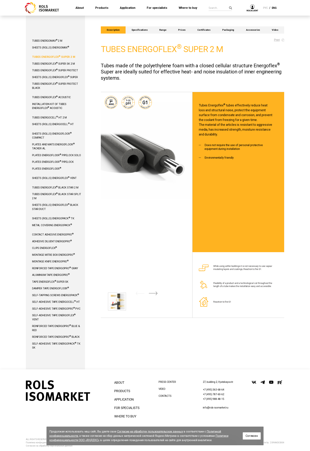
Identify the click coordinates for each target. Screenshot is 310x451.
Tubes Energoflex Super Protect (55, 70)
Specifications (139, 30)
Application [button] (127, 8)
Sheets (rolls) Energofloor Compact (52, 135)
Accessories (253, 30)
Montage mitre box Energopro (53, 254)
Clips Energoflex (44, 248)
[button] (140, 293)
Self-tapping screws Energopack (55, 295)
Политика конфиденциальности (42, 442)
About (119, 382)
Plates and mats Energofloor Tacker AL (53, 146)
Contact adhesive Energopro (53, 234)
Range (162, 30)
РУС (265, 7)
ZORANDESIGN (277, 442)
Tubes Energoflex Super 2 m (53, 57)
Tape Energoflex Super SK (50, 281)
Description (113, 30)
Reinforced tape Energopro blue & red (56, 328)
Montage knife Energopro (50, 261)
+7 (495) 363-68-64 (213, 389)
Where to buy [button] (188, 8)
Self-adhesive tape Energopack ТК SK (56, 345)
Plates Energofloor (46, 168)
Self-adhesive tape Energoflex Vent (54, 317)
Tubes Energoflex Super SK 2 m (53, 63)
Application (124, 399)
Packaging (228, 30)
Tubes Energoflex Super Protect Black (55, 85)
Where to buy (125, 416)
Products (122, 391)
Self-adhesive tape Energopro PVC (56, 308)
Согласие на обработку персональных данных (49, 446)
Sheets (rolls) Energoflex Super (55, 77)
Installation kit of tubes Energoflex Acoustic (49, 106)
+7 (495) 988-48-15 (213, 399)
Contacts (165, 395)
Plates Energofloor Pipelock (53, 161)
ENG (274, 7)
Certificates (203, 30)
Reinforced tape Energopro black (56, 336)
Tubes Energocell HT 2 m (49, 117)
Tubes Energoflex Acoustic (51, 97)
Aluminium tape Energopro (51, 275)
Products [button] (101, 8)
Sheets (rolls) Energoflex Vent (54, 178)
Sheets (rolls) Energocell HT (53, 124)
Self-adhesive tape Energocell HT (56, 301)
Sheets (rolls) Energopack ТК (53, 218)
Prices (181, 30)
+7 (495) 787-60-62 (213, 394)
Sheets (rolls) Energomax (50, 47)
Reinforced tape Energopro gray (55, 268)
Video (275, 30)
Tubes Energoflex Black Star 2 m (55, 187)
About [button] (80, 8)
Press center (167, 381)
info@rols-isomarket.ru (215, 407)
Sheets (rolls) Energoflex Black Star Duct (55, 207)
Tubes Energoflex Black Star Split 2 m (56, 196)
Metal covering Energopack (52, 225)
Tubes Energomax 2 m (47, 40)
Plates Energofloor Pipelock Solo (56, 155)
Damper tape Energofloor (50, 288)
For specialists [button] (157, 8)
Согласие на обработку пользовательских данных (150, 431)
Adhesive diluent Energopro (52, 241)
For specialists (127, 408)
